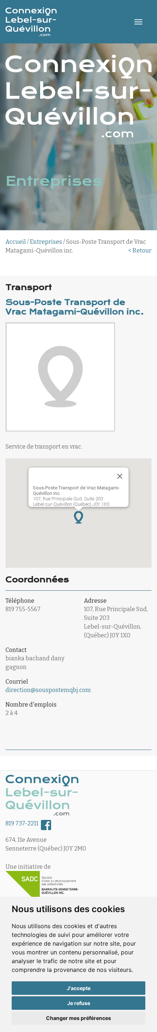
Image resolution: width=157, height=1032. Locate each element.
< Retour (140, 250)
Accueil (15, 241)
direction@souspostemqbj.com (48, 690)
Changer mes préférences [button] (78, 1018)
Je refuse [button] (78, 1003)
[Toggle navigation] (138, 21)
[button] (78, 517)
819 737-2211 (21, 823)
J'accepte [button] (79, 988)
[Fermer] (120, 476)
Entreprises (46, 241)
